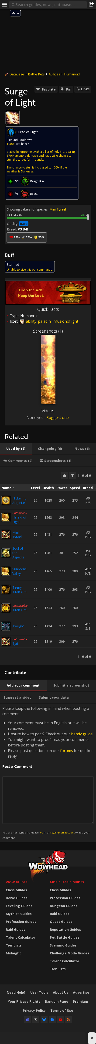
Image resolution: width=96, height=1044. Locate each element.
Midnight (13, 953)
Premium (80, 1001)
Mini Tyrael (57, 209)
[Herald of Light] (5, 517)
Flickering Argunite (19, 500)
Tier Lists (14, 945)
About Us (60, 992)
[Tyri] (5, 641)
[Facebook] (52, 1019)
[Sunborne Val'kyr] (5, 571)
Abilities (54, 74)
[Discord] (27, 1019)
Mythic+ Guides (19, 913)
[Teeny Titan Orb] (5, 589)
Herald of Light (19, 519)
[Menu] (4, 4)
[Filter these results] (72, 475)
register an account (62, 832)
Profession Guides (21, 921)
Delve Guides (16, 898)
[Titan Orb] (5, 607)
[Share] (91, 4)
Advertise (81, 992)
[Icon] (12, 118)
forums (66, 750)
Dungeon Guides (63, 906)
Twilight (18, 626)
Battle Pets (36, 74)
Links (85, 89)
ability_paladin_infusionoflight (51, 321)
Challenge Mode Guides (69, 953)
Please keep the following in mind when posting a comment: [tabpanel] (47, 772)
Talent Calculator (20, 937)
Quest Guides (61, 921)
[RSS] (68, 1019)
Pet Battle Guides (64, 937)
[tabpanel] (48, 566)
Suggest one (58, 417)
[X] (35, 1019)
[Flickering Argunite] (5, 500)
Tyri (15, 643)
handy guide (82, 733)
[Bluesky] (44, 1019)
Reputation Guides (65, 929)
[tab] (16, 448)
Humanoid (72, 74)
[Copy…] (64, 475)
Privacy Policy (34, 1010)
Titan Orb (19, 610)
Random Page (56, 1001)
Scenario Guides (63, 945)
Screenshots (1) (48, 331)
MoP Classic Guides (67, 882)
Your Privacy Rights (24, 1001)
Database (16, 74)
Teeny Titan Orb (19, 589)
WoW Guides (16, 882)
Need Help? (16, 992)
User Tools (39, 992)
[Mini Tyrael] (5, 534)
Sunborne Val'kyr (19, 571)
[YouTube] (60, 1019)
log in (42, 832)
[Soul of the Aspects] (5, 552)
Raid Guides (15, 929)
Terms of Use (61, 1010)
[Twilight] (5, 626)
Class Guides (16, 890)
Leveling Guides (19, 906)
